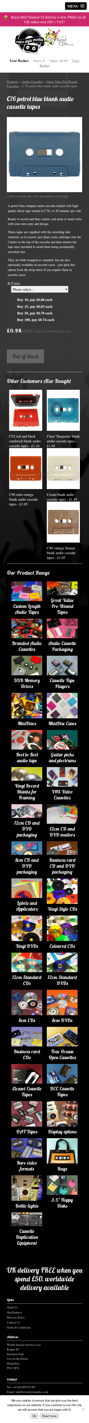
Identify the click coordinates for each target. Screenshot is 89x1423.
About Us (12, 1307)
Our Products (14, 1312)
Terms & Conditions (19, 1327)
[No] (83, 1409)
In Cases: (14, 283)
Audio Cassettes (32, 81)
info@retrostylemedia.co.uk (32, 1392)
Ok (34, 1416)
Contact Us (13, 1322)
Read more (49, 1416)
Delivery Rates (16, 1317)
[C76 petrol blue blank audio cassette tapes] (44, 154)
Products (12, 81)
